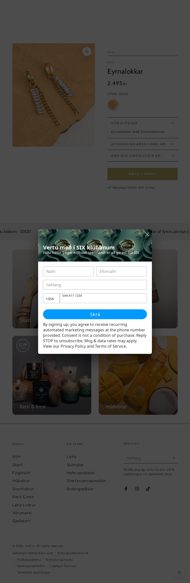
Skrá (95, 314)
